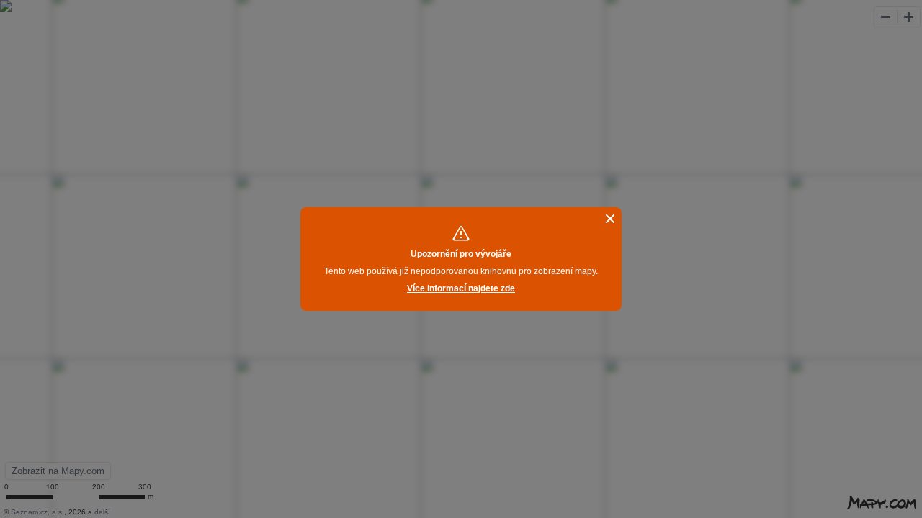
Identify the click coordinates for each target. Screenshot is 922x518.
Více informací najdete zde (461, 288)
